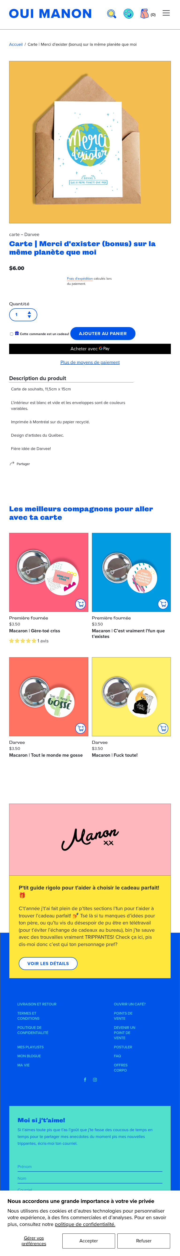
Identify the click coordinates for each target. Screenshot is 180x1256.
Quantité (19, 304)
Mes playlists (30, 1047)
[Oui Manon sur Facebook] (85, 1080)
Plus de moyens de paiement (90, 362)
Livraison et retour (36, 1004)
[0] (144, 14)
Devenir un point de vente (124, 1033)
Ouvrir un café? (130, 1004)
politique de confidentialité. (85, 1224)
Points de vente (123, 1016)
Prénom (25, 1166)
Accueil (16, 44)
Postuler (123, 1047)
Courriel (25, 1190)
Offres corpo (121, 1068)
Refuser (144, 1241)
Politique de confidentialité (32, 1030)
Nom (22, 1178)
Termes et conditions (28, 1016)
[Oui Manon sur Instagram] (95, 1080)
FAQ (117, 1056)
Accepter (88, 1241)
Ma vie (23, 1065)
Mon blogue (29, 1056)
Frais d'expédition (80, 279)
